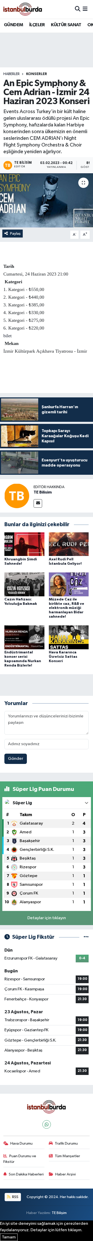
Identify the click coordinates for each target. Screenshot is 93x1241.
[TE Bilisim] (16, 496)
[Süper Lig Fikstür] (86, 937)
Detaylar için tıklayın (46, 918)
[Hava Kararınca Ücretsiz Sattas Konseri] (69, 637)
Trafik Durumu (66, 1143)
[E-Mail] (38, 503)
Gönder (15, 758)
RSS (14, 1197)
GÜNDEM (13, 25)
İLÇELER (37, 25)
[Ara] (77, 9)
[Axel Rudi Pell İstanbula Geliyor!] (69, 544)
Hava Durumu (21, 1143)
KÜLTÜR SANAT (66, 25)
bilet (7, 335)
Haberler (11, 74)
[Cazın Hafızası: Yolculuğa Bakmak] (24, 584)
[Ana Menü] (85, 9)
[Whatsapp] (46, 1124)
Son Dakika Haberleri (26, 1174)
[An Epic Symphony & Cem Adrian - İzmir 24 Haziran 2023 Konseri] (46, 200)
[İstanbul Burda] (22, 9)
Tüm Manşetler (67, 1156)
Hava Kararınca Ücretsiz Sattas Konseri (63, 657)
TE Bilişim (59, 1213)
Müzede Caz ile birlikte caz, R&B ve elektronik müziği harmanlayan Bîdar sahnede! (66, 608)
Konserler (36, 74)
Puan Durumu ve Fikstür (19, 1159)
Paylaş (15, 233)
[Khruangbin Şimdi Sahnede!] (24, 544)
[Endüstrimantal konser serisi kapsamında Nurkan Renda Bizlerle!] (24, 637)
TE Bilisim (43, 492)
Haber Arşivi (65, 1174)
